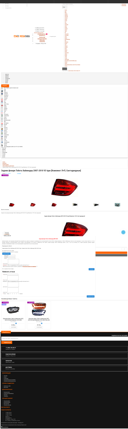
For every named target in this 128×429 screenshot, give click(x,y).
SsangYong (67, 52)
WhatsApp (42, 40)
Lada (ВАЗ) (6, 114)
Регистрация (124, 4)
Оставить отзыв (91, 296)
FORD (66, 23)
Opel (65, 44)
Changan (66, 15)
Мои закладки (6, 403)
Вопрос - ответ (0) (7, 235)
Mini (65, 40)
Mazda (5, 118)
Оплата (5, 377)
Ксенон (5, 143)
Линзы (66, 63)
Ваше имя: (5, 274)
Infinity (5, 110)
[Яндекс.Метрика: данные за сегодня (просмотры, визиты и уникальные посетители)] (4, 427)
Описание (7, 232)
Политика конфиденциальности (10, 381)
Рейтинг (4, 293)
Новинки (7, 75)
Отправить (92, 269)
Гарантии (7, 74)
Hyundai (66, 28)
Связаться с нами (7, 385)
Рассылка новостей (7, 404)
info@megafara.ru (42, 34)
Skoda (66, 51)
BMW (65, 12)
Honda (66, 27)
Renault (5, 132)
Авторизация (124, 5)
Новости (7, 77)
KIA (65, 32)
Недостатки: (5, 292)
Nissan (66, 43)
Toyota (5, 140)
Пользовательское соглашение (9, 379)
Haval (5, 105)
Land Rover (66, 35)
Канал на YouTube (42, 38)
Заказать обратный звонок (38, 32)
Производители (7, 392)
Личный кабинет (7, 400)
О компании (7, 78)
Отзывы (6, 79)
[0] (48, 36)
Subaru (5, 136)
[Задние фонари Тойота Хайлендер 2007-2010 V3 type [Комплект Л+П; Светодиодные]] (12, 205)
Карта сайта (6, 387)
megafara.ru (42, 35)
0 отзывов (19, 173)
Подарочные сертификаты (9, 393)
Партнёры (5, 394)
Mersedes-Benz (67, 39)
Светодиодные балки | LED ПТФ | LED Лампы (72, 64)
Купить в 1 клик (13, 316)
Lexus (66, 36)
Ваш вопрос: (5, 263)
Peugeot (6, 127)
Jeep (66, 31)
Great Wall (66, 24)
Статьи (6, 81)
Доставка (5, 375)
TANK (66, 56)
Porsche (66, 47)
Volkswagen (67, 59)
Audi (65, 11)
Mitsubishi (6, 123)
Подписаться (7, 342)
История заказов (7, 402)
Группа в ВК (42, 37)
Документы (6, 396)
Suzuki (66, 55)
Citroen (66, 19)
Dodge (66, 20)
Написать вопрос (6, 253)
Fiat (5, 101)
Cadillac (6, 92)
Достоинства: (5, 286)
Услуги (6, 82)
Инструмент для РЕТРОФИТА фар (71, 60)
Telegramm (42, 41)
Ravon (66, 48)
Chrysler (6, 96)
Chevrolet (66, 16)
